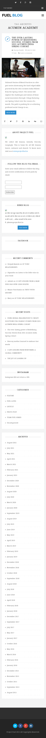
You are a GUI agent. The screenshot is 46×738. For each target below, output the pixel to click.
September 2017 (13, 622)
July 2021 (10, 448)
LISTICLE (10, 406)
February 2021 (12, 470)
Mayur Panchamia (15, 290)
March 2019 (11, 546)
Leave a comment (26, 53)
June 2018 (11, 595)
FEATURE (10, 396)
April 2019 (11, 540)
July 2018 (10, 589)
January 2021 (12, 475)
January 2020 (12, 508)
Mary (10, 298)
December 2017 (13, 616)
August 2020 (12, 491)
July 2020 (10, 497)
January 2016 (12, 665)
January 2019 (12, 557)
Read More (10, 113)
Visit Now (23, 228)
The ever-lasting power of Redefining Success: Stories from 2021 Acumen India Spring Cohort (25, 42)
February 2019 (12, 551)
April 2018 (11, 600)
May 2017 (10, 633)
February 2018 (12, 606)
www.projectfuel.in (20, 151)
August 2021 (12, 443)
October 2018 (12, 573)
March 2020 (11, 502)
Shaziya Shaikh (18, 50)
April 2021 (11, 459)
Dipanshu (11, 272)
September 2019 (13, 513)
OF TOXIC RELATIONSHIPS (24, 298)
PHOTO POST (12, 412)
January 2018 (12, 611)
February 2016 (12, 660)
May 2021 (10, 453)
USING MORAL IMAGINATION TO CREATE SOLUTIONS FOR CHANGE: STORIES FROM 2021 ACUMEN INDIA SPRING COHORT (23, 321)
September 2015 (13, 687)
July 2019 (10, 524)
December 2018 (13, 562)
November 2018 (13, 567)
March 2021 (11, 464)
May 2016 (10, 649)
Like (15, 53)
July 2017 (10, 627)
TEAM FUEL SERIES (14, 417)
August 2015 (12, 692)
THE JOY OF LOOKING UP (16, 358)
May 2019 (10, 535)
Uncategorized (12, 423)
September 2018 (13, 578)
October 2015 (12, 682)
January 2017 (12, 638)
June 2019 (11, 529)
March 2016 (11, 654)
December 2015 (13, 671)
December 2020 (13, 481)
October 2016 (12, 644)
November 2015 (13, 676)
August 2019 (12, 519)
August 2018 (12, 584)
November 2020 (13, 486)
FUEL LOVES (11, 401)
